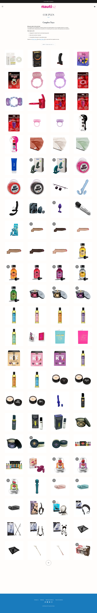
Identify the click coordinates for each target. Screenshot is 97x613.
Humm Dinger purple (60, 80)
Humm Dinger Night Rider (14, 80)
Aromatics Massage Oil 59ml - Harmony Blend (83, 358)
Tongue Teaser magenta (82, 101)
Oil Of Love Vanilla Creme (83, 251)
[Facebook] (47, 602)
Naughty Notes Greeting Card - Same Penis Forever (83, 336)
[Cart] (94, 6)
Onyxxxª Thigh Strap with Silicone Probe (37, 507)
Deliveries (42, 599)
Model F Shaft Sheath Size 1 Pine (83, 229)
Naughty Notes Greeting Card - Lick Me (60, 336)
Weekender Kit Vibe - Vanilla (14, 358)
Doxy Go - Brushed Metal (83, 208)
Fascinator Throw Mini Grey (83, 529)
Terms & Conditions (59, 599)
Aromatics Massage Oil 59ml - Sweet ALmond (14, 379)
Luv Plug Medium (60, 208)
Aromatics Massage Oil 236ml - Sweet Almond (60, 315)
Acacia (14, 208)
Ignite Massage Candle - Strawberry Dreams (37, 293)
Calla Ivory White (37, 550)
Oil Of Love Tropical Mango (14, 272)
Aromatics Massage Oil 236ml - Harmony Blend (83, 315)
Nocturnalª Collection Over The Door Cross (14, 529)
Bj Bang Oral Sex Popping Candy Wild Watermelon (14, 485)
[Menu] (2, 7)
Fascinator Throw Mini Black (14, 550)
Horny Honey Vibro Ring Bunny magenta (37, 101)
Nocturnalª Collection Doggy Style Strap (83, 507)
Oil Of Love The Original (14, 293)
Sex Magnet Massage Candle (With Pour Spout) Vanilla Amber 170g (83, 421)
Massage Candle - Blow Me (37, 400)
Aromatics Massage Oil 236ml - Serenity (14, 315)
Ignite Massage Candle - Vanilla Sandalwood (60, 293)
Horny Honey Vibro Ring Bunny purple (60, 101)
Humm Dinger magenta (37, 80)
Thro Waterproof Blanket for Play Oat (60, 144)
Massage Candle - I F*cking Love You (60, 379)
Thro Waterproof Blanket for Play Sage (83, 144)
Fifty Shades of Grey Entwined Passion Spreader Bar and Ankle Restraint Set (60, 186)
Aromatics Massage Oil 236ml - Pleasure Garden (37, 315)
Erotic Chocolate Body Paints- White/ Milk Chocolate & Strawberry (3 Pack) (83, 550)
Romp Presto (37, 486)
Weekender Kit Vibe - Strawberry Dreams (37, 358)
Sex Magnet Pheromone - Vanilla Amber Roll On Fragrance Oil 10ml (37, 421)
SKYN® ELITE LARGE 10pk (37, 58)
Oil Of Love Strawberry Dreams (37, 272)
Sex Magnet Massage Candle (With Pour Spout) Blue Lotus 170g (14, 443)
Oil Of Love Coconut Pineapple (83, 272)
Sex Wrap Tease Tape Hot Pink (83, 165)
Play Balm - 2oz (14, 165)
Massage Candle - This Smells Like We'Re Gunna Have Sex (83, 379)
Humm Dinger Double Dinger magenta (83, 80)
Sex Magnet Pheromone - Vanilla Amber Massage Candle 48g (37, 443)
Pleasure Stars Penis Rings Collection (14, 144)
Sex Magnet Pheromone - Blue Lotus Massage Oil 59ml (14, 421)
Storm (83, 187)
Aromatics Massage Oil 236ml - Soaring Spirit (14, 336)
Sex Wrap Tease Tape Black (37, 187)
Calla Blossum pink (60, 550)
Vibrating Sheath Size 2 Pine (60, 251)
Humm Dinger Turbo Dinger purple (60, 122)
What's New (34, 39)
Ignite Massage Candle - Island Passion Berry (83, 293)
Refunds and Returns (50, 599)
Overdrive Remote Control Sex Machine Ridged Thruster (60, 400)
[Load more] (48, 563)
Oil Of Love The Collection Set (83, 443)
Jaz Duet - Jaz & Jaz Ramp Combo (14, 507)
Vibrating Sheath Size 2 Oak (14, 251)
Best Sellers (42, 39)
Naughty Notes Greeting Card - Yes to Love (37, 336)
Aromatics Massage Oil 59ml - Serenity (37, 379)
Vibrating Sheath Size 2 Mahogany (37, 251)
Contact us (36, 599)
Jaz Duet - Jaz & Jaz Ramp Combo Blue (82, 486)
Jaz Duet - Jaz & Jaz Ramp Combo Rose (60, 486)
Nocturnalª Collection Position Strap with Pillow (60, 528)
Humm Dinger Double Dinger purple (14, 101)
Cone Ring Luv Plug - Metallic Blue (14, 229)
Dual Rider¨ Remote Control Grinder (37, 464)
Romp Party (83, 58)
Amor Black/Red (60, 58)
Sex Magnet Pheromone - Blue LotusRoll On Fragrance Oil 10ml (60, 421)
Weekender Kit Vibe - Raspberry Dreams (59, 358)
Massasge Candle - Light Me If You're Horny (14, 400)
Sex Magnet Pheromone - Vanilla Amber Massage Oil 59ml (83, 400)
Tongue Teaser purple (14, 122)
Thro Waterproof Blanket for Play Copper (37, 144)
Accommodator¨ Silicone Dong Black (60, 507)
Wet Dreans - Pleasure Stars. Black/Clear (82, 122)
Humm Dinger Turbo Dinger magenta (37, 122)
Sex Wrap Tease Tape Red (14, 187)
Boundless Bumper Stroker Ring (14, 58)
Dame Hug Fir (60, 165)
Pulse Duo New (37, 208)
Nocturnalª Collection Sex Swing (37, 529)
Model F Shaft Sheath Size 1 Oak (37, 229)
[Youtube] (49, 602)
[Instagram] (51, 602)
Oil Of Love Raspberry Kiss (60, 272)
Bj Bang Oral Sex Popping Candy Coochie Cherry (60, 464)
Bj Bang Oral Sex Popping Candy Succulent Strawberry (83, 464)
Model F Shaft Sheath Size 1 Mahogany (60, 229)
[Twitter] (45, 602)
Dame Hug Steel (37, 165)
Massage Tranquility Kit (14, 464)
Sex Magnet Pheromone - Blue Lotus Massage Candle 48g (60, 443)
